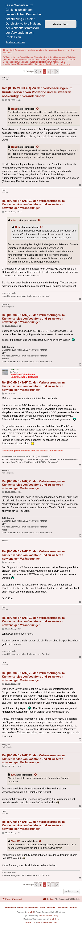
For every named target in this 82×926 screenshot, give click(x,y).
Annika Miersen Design (49, 915)
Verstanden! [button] (60, 24)
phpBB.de (54, 919)
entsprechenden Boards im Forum (54, 64)
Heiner (14, 109)
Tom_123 (15, 841)
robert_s (15, 220)
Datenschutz (62, 907)
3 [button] (48, 71)
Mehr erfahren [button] (15, 42)
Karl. (13, 775)
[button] (36, 71)
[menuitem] (48, 899)
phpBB (31, 912)
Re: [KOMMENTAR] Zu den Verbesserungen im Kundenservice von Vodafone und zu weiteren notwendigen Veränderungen (37, 92)
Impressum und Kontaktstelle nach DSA (36, 907)
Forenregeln (10, 907)
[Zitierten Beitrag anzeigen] (37, 109)
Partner (73, 907)
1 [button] (40, 71)
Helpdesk (7, 52)
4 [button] (53, 71)
